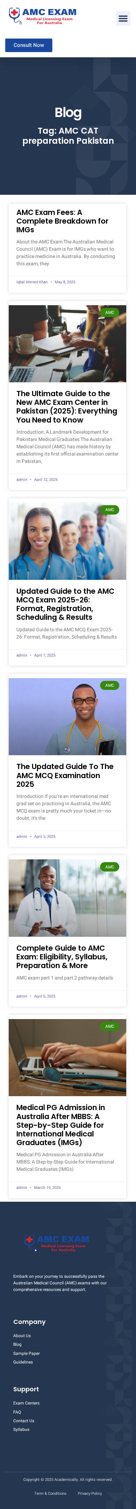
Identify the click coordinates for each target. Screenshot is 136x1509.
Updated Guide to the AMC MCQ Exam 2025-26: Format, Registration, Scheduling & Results (65, 604)
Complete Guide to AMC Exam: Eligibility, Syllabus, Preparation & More (61, 956)
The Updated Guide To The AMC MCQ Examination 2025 (65, 775)
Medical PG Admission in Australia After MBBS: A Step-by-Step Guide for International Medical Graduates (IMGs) (60, 1125)
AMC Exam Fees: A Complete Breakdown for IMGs (62, 221)
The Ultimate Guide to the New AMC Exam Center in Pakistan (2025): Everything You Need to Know (66, 407)
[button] (123, 18)
